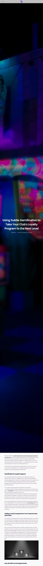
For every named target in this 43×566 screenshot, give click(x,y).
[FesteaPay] (21, 1)
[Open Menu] (3, 1)
